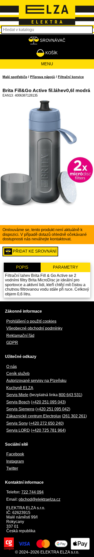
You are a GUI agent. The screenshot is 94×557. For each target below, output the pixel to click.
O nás (11, 366)
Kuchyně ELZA (19, 388)
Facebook (15, 454)
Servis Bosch (18, 402)
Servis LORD (18, 430)
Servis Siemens (20, 409)
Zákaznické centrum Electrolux (33, 416)
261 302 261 (74, 416)
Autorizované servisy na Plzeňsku (36, 380)
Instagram (15, 461)
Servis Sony (17, 423)
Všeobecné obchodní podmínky (34, 328)
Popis (22, 267)
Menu (47, 64)
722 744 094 (32, 492)
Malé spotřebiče (15, 77)
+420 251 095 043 (48, 402)
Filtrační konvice (71, 77)
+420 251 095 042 (53, 409)
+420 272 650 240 (46, 423)
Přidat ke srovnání (34, 251)
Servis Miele (17, 395)
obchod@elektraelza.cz (39, 499)
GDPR (12, 342)
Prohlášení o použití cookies (31, 321)
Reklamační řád (20, 335)
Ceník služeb (18, 373)
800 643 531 (70, 395)
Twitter (12, 468)
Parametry (65, 267)
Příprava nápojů (42, 77)
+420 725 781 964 (48, 430)
